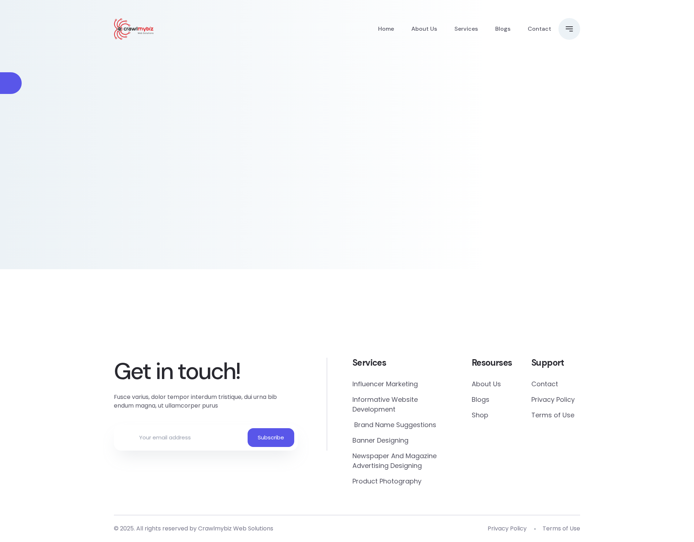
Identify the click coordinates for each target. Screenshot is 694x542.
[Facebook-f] (221, 322)
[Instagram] (473, 322)
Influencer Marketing (385, 383)
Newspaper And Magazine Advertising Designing (394, 460)
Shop (480, 415)
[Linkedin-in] (389, 322)
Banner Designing (380, 440)
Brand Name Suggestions (394, 424)
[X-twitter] (305, 322)
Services (466, 29)
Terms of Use (552, 415)
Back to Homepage (169, 200)
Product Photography (386, 481)
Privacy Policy (553, 399)
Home (386, 29)
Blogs (502, 29)
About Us (424, 29)
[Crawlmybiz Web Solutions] (134, 29)
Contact (539, 29)
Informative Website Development (385, 404)
